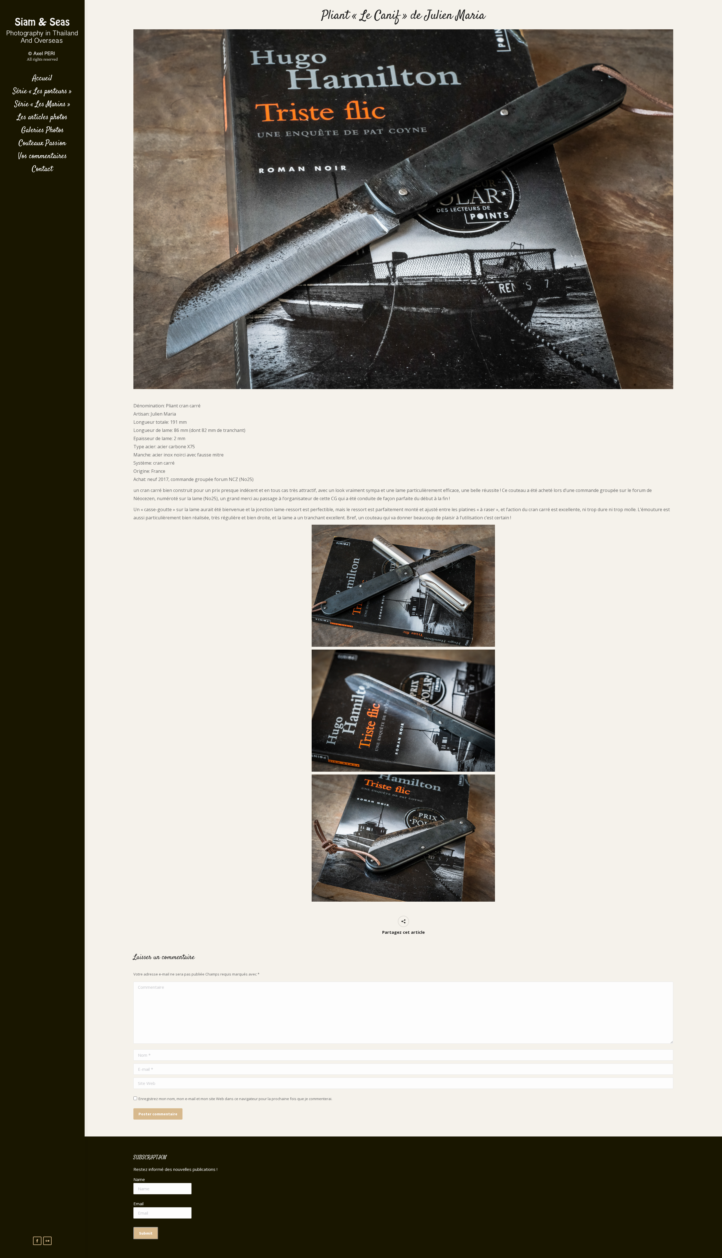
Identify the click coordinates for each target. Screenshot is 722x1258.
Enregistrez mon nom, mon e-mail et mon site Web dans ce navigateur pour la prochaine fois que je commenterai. (235, 1098)
